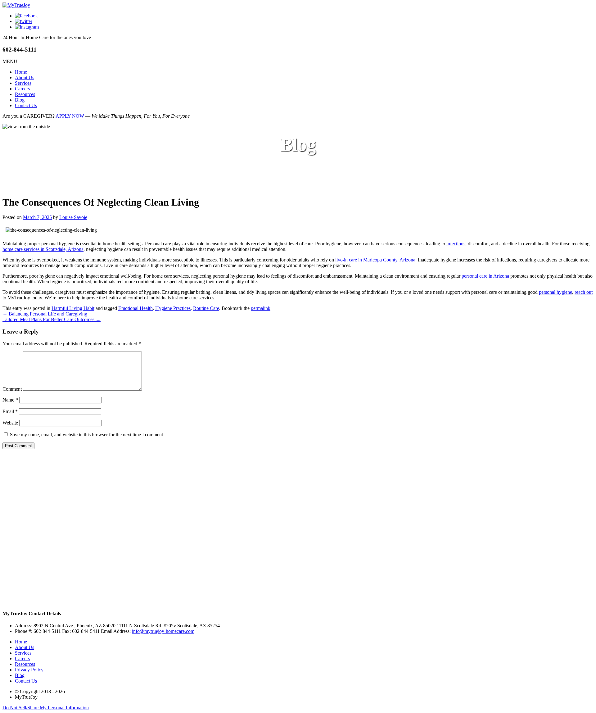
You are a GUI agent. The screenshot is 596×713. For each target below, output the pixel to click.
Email (10, 411)
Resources (25, 94)
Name (10, 399)
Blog (20, 99)
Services (23, 83)
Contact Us (26, 105)
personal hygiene (555, 292)
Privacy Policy (29, 669)
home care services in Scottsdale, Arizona (43, 249)
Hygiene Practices (173, 308)
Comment (12, 389)
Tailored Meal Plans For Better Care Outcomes (51, 319)
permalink (260, 308)
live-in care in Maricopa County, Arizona (375, 259)
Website (10, 422)
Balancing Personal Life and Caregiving (44, 313)
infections (455, 243)
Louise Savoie (73, 217)
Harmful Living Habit (73, 308)
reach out (584, 292)
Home (21, 72)
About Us (24, 77)
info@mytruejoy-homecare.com (163, 631)
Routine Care (206, 308)
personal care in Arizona (485, 276)
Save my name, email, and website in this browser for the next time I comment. (87, 434)
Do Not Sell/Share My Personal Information (45, 707)
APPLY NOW (70, 116)
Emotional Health (135, 308)
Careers (22, 88)
